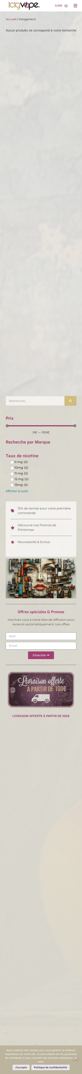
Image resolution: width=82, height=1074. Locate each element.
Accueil (11, 19)
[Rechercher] (70, 401)
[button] (75, 5)
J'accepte (21, 1067)
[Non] (76, 1059)
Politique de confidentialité (50, 1067)
